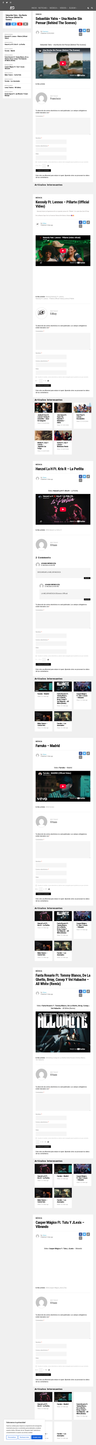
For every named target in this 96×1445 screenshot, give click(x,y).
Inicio (34, 8)
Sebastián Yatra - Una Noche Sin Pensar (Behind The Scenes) (16, 17)
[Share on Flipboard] (19, 24)
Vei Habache (40, 1041)
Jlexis (62, 1265)
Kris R (60, 521)
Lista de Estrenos (49, 14)
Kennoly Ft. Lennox (57, 292)
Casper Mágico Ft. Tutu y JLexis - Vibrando (15, 67)
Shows (63, 14)
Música (53, 8)
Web (37, 154)
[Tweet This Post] (14, 24)
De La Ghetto (61, 1039)
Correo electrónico (42, 146)
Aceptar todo (37, 1437)
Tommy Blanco (80, 1039)
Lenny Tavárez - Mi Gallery (13, 87)
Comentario (40, 116)
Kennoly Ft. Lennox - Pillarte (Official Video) (16, 37)
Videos (63, 8)
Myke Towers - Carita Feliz (13, 75)
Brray (51, 1039)
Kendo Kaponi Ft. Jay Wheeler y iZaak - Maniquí (16, 94)
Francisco (45, 31)
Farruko (51, 793)
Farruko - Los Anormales (12, 81)
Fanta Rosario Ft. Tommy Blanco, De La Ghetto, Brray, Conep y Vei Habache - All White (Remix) (16, 58)
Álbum (72, 8)
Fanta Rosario (70, 1039)
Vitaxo (39, 418)
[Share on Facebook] (8, 24)
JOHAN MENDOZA (48, 554)
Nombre (39, 138)
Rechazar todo (24, 1437)
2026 (47, 521)
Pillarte (71, 294)
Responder (87, 568)
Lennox (66, 294)
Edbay (44, 219)
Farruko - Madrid (10, 51)
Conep (55, 1039)
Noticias (42, 8)
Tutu (65, 1265)
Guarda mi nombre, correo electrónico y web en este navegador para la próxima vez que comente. (63, 162)
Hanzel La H (53, 521)
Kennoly (48, 292)
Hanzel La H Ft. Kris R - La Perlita (15, 44)
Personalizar (12, 1437)
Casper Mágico (54, 1265)
